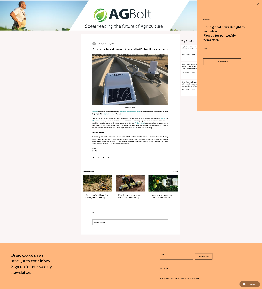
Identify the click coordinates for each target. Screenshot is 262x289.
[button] (258, 4)
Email (205, 48)
